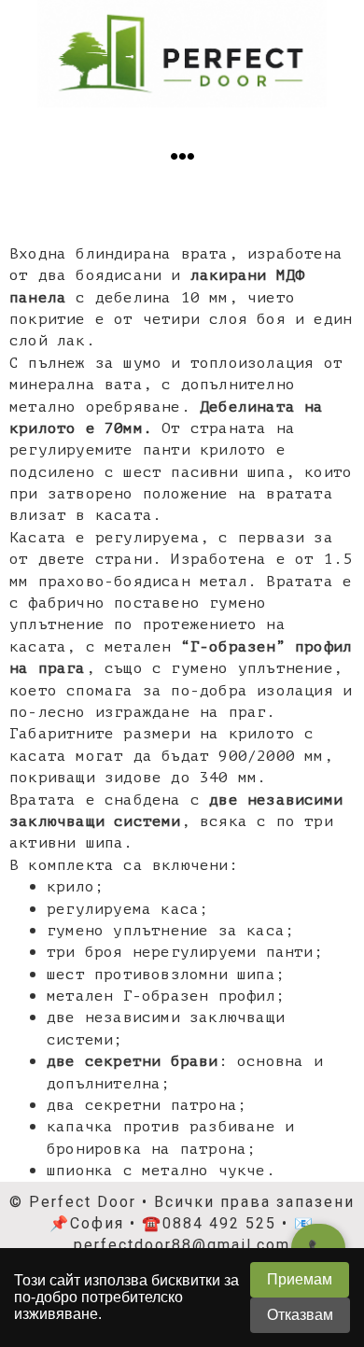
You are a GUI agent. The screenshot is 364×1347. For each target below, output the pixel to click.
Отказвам (300, 1315)
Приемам (299, 1279)
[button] (182, 156)
